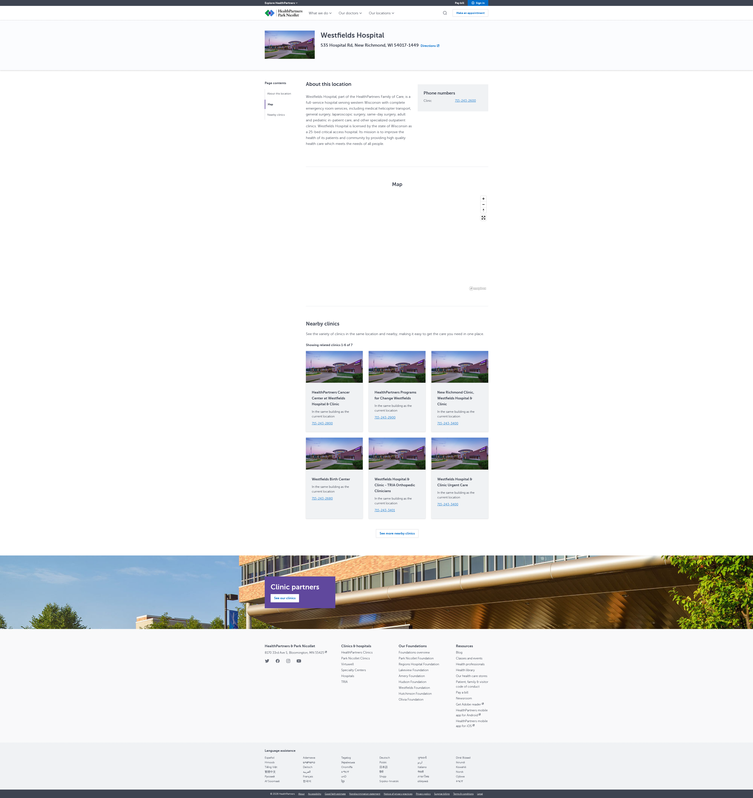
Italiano (422, 767)
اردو (420, 762)
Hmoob (270, 762)
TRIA (344, 682)
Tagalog (346, 757)
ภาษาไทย (423, 776)
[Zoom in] (483, 199)
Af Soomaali (272, 781)
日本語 (383, 767)
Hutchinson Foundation (415, 693)
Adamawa (309, 757)
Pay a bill (462, 692)
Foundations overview (414, 652)
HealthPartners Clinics (357, 652)
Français (308, 776)
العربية (307, 771)
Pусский (270, 776)
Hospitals (347, 676)
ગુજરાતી (422, 757)
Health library (465, 670)
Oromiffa (346, 767)
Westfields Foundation (414, 688)
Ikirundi (460, 762)
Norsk (459, 771)
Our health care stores (471, 676)
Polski (383, 762)
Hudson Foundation (412, 682)
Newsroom (464, 698)
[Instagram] (288, 662)
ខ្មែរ (343, 781)
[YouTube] (298, 662)
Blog (459, 652)
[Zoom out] (483, 204)
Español (269, 757)
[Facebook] (277, 662)
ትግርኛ (459, 781)
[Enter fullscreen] (483, 218)
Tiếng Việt (271, 767)
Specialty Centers (353, 670)
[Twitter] (267, 662)
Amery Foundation (412, 676)
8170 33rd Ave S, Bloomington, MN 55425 (294, 652)
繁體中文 (270, 771)
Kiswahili (461, 767)
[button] (478, 3)
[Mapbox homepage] (477, 288)
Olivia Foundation (411, 699)
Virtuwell (347, 664)
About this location (279, 93)
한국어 (307, 781)
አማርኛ (345, 771)
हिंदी (381, 771)
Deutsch (384, 757)
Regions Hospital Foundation (419, 664)
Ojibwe (460, 776)
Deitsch (307, 767)
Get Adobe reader (468, 704)
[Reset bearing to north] (483, 210)
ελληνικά (423, 781)
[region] (397, 243)
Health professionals (470, 664)
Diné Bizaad (463, 757)
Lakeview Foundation (413, 670)
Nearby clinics (276, 114)
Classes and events (469, 658)
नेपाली (421, 771)
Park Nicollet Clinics (355, 658)
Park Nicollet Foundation (416, 658)
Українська (348, 762)
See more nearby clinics (397, 533)
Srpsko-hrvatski (389, 781)
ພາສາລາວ (309, 762)
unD (343, 776)
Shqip (382, 776)
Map (270, 104)
